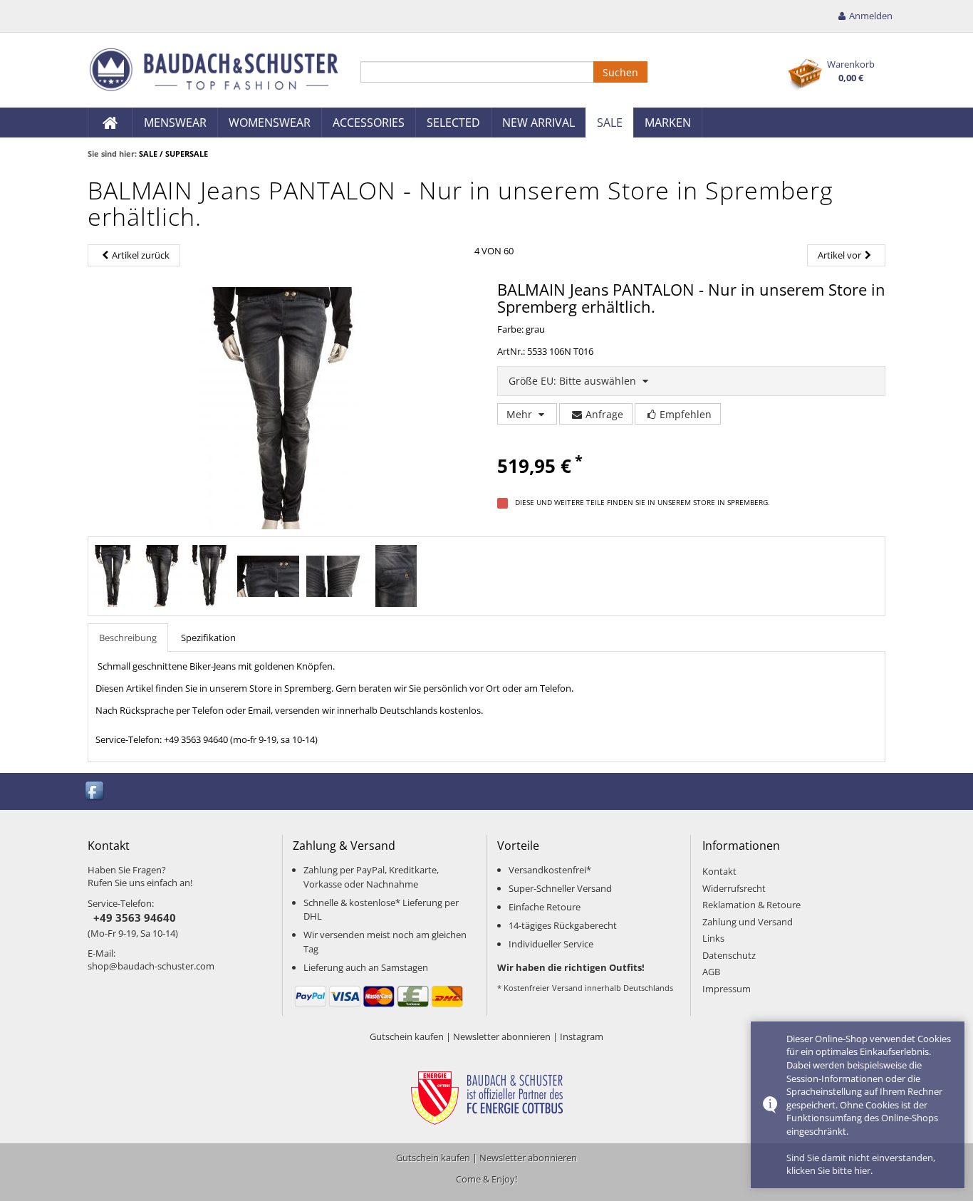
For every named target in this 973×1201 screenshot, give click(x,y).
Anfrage (604, 414)
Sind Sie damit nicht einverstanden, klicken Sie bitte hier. (860, 1164)
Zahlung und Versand (747, 921)
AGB (711, 971)
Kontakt (719, 871)
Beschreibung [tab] (128, 637)
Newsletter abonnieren (502, 1036)
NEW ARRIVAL (538, 122)
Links (713, 938)
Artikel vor (839, 255)
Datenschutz (729, 955)
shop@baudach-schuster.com (151, 966)
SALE (610, 122)
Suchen (620, 72)
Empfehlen (686, 414)
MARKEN (668, 122)
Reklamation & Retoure (751, 904)
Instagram (581, 1036)
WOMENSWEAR (270, 122)
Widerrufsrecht (734, 888)
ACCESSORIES (369, 122)
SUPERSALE (186, 153)
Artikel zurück (141, 255)
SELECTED (453, 122)
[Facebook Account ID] (95, 790)
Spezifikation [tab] (208, 637)
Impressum (726, 988)
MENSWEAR (175, 122)
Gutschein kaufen (407, 1036)
